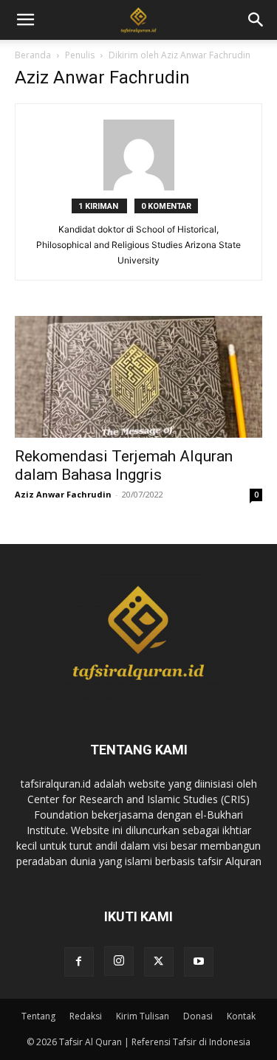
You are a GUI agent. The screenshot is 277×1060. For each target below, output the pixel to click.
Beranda (33, 55)
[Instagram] (119, 961)
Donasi (198, 1016)
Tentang (38, 1016)
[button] (256, 20)
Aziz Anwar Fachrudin (63, 494)
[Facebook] (79, 962)
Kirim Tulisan (142, 1016)
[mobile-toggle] (25, 20)
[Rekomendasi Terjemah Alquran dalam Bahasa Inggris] (138, 377)
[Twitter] (159, 962)
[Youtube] (198, 962)
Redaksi (85, 1016)
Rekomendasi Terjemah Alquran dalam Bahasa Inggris (124, 465)
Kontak (241, 1016)
